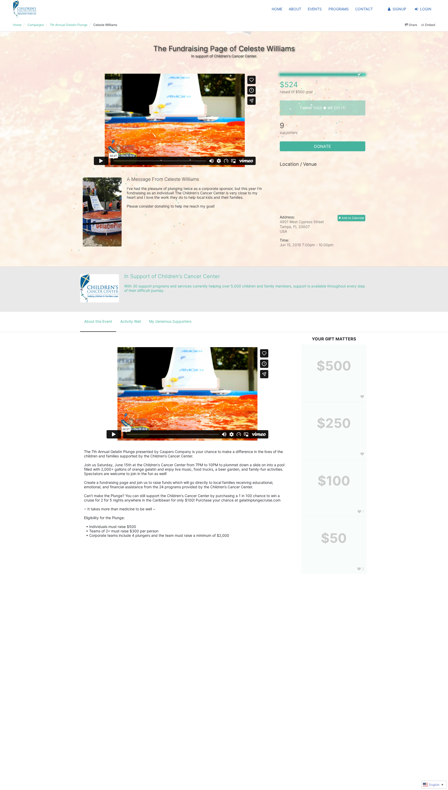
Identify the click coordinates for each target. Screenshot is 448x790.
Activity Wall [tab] (130, 321)
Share (413, 25)
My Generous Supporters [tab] (170, 321)
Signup (399, 9)
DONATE (322, 146)
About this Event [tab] (98, 321)
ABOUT (295, 9)
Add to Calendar (352, 218)
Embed (430, 25)
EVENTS (315, 9)
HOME (277, 9)
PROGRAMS (338, 9)
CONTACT (364, 9)
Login (425, 9)
